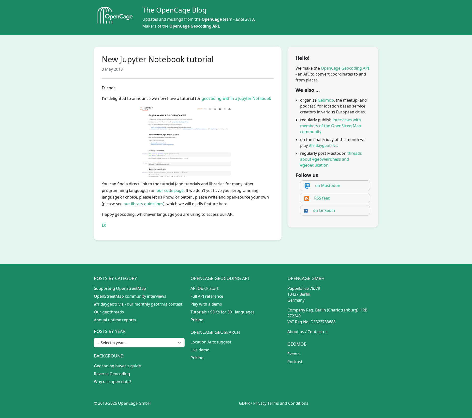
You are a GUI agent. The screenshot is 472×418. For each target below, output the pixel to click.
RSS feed (322, 198)
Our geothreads (109, 312)
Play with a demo (206, 304)
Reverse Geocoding (112, 373)
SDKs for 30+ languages (232, 312)
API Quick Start (205, 288)
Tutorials (199, 312)
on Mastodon (327, 185)
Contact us (317, 331)
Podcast (294, 361)
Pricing (197, 320)
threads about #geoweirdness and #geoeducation (331, 159)
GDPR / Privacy (252, 403)
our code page (170, 190)
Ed (104, 225)
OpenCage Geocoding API (194, 26)
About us (295, 331)
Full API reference (207, 296)
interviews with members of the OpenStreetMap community (330, 125)
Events (293, 353)
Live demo (200, 350)
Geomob (326, 100)
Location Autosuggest (211, 342)
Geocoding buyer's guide (117, 366)
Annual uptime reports (115, 320)
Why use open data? (112, 381)
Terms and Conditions (287, 403)
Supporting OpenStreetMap (120, 288)
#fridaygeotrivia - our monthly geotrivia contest (138, 304)
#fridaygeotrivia (324, 145)
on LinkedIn (324, 210)
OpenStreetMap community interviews (130, 296)
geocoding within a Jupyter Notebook (236, 98)
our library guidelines (143, 203)
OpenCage (212, 19)
